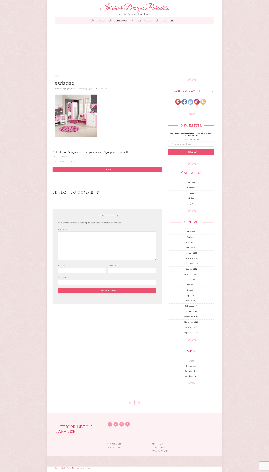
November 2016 (191, 322)
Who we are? (114, 444)
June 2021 (191, 279)
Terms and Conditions (158, 445)
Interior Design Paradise (134, 8)
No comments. (101, 89)
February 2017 (191, 306)
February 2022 (191, 248)
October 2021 (191, 269)
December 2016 (191, 317)
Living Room (191, 203)
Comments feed (191, 371)
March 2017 (191, 301)
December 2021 (191, 258)
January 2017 (191, 311)
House (100, 20)
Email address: (61, 157)
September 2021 (191, 274)
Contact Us (113, 447)
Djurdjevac (89, 89)
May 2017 (191, 290)
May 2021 (191, 285)
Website (62, 278)
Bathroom (144, 20)
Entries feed (191, 366)
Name (61, 266)
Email (112, 266)
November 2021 (191, 264)
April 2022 (191, 237)
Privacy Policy (160, 451)
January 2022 (191, 253)
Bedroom (120, 20)
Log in (191, 361)
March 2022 (191, 242)
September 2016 (191, 332)
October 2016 (191, 327)
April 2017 (191, 295)
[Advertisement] (134, 49)
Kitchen (167, 20)
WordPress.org (191, 376)
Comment (64, 229)
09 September (68, 89)
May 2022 (191, 232)
